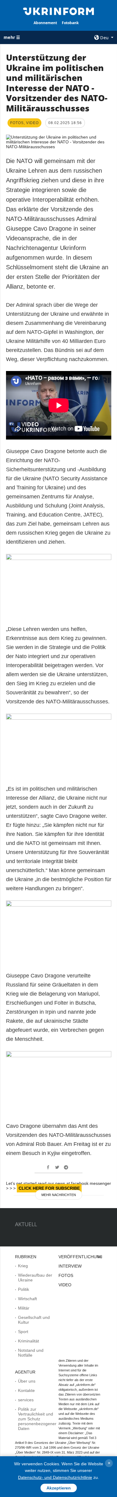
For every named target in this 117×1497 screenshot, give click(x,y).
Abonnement (45, 22)
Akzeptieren (58, 1488)
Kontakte (26, 1390)
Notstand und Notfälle (31, 1353)
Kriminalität (28, 1341)
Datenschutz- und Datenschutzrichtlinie (55, 1477)
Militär (23, 1308)
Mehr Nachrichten (58, 1195)
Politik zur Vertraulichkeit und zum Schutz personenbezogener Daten (37, 1419)
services (26, 1399)
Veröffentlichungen (83, 1256)
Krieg (23, 1265)
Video (64, 1284)
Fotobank (70, 22)
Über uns (26, 1381)
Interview (70, 1266)
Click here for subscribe (49, 1188)
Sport (23, 1331)
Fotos (65, 1275)
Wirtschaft (27, 1298)
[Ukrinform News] (58, 11)
